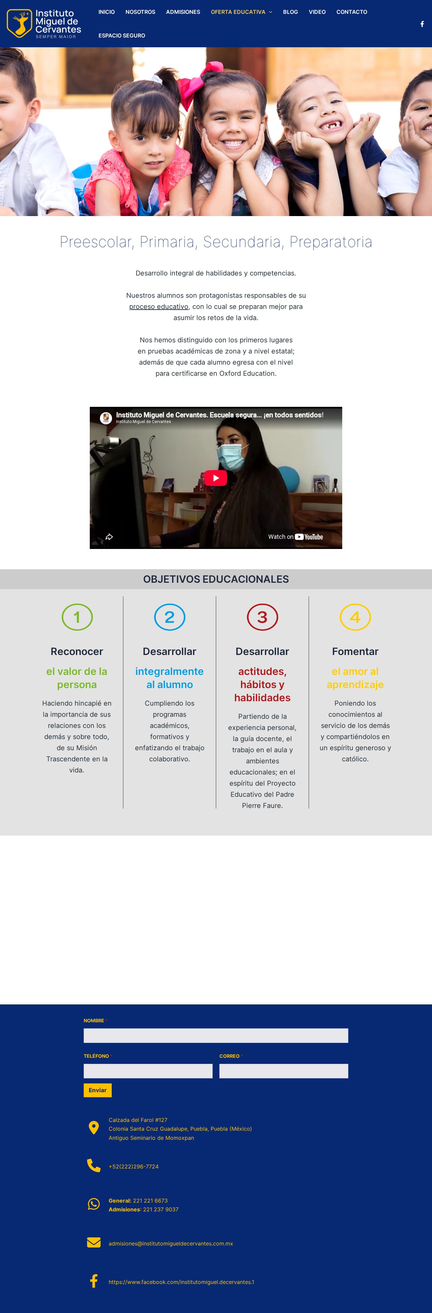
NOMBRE (96, 1020)
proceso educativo (158, 307)
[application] (269, 12)
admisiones (183, 11)
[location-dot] (94, 1127)
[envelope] (94, 1242)
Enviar (98, 1090)
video (317, 11)
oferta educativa (238, 11)
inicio (107, 11)
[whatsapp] (94, 1204)
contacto (351, 11)
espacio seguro (122, 35)
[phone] (94, 1165)
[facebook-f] (94, 1281)
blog (290, 11)
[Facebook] (422, 24)
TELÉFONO (98, 1056)
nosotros (140, 11)
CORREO (231, 1056)
